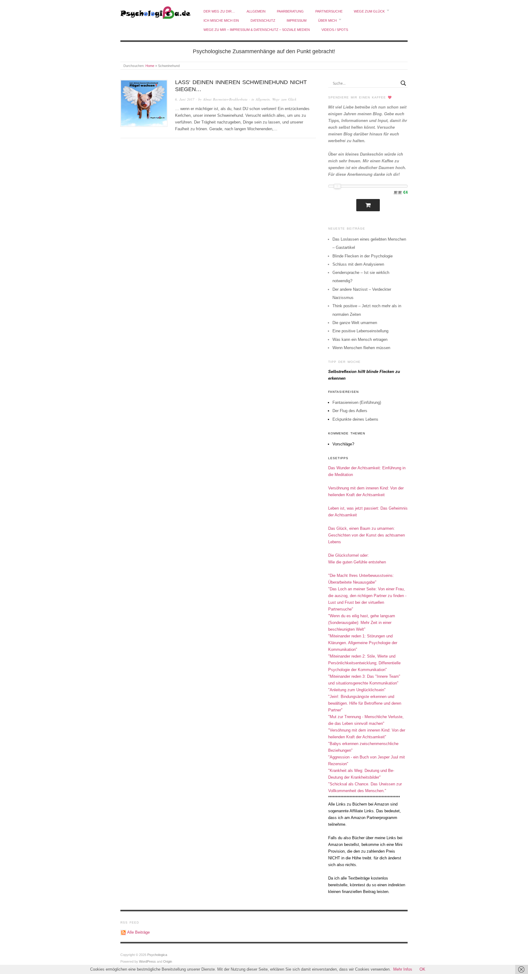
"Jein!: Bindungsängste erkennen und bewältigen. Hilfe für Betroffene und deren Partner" (364, 703)
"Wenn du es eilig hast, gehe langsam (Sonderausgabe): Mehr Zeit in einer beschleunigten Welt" (361, 623)
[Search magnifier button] (403, 83)
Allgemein (256, 11)
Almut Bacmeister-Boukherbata (225, 99)
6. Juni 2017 (184, 99)
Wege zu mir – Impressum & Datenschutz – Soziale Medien (257, 29)
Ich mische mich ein (221, 20)
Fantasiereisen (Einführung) (356, 402)
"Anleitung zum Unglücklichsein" (357, 690)
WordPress (147, 961)
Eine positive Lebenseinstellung (360, 331)
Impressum (296, 20)
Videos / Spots (334, 29)
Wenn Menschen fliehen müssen (361, 347)
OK (422, 969)
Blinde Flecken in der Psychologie (362, 256)
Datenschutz (263, 20)
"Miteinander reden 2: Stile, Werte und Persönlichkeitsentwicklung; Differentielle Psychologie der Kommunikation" (364, 663)
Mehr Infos (402, 969)
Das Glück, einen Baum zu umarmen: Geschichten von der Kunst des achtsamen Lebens (366, 535)
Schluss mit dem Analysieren (358, 264)
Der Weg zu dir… (219, 11)
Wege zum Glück (369, 11)
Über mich (327, 20)
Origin (167, 961)
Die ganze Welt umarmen (354, 322)
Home (149, 66)
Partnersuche (329, 11)
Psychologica (157, 955)
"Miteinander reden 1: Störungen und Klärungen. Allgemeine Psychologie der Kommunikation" (362, 643)
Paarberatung (290, 11)
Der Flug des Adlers (349, 410)
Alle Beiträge (138, 932)
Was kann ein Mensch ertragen (359, 339)
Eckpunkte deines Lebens (355, 419)
